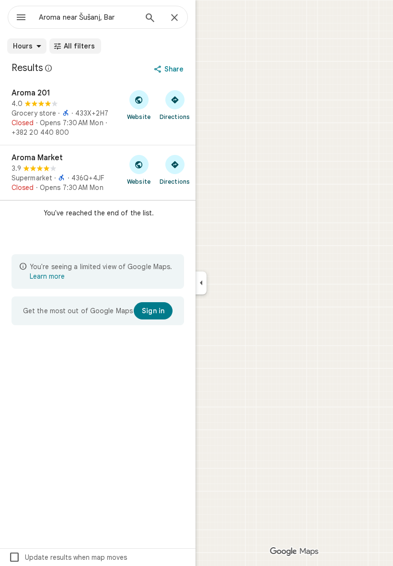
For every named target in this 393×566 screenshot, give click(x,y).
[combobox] (88, 17)
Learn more (47, 276)
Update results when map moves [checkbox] (68, 557)
